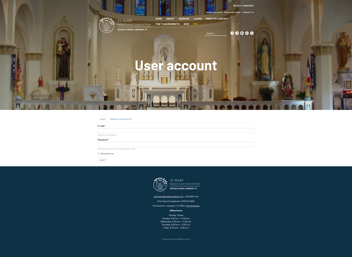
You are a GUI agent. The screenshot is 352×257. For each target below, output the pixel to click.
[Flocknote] (242, 33)
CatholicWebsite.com (181, 239)
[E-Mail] (247, 33)
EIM (195, 24)
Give (186, 24)
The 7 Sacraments (168, 24)
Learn (198, 18)
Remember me (107, 153)
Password (103, 139)
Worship (184, 18)
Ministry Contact (217, 18)
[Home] (124, 25)
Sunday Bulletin (214, 12)
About (170, 18)
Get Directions (193, 205)
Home (159, 18)
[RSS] (252, 33)
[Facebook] (232, 33)
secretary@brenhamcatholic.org (168, 196)
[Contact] (237, 33)
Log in (104, 120)
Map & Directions (232, 12)
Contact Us (248, 12)
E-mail (102, 125)
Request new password (121, 119)
